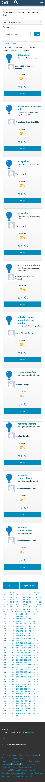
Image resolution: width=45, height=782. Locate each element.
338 (34, 674)
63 (4, 604)
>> (36, 616)
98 (40, 609)
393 (38, 689)
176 (34, 631)
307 (17, 667)
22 (27, 594)
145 (17, 623)
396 (13, 691)
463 (30, 708)
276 (38, 657)
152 (9, 626)
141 (38, 621)
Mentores (15, 770)
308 (21, 667)
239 (34, 648)
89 (10, 609)
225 (13, 645)
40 (7, 599)
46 (27, 599)
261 (13, 655)
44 (20, 599)
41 (10, 599)
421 (5, 698)
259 (5, 655)
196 (5, 638)
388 (17, 689)
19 (17, 594)
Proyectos (6, 770)
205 (5, 640)
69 (23, 604)
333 (13, 674)
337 (30, 674)
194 (34, 636)
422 (9, 698)
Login (33, 764)
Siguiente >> (29, 585)
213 (38, 640)
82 (27, 607)
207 (13, 640)
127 (17, 619)
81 (23, 607)
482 (34, 713)
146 (21, 623)
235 (17, 648)
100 (8, 611)
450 (13, 706)
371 (21, 684)
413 (9, 696)
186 (38, 633)
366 (38, 681)
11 (28, 592)
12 (31, 592)
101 (12, 611)
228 (25, 645)
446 (34, 703)
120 (17, 616)
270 (13, 657)
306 (13, 667)
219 (25, 643)
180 (13, 633)
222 (38, 643)
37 (36, 597)
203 (34, 638)
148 (30, 623)
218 (21, 643)
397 (17, 691)
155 (21, 626)
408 (25, 694)
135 (13, 621)
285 (38, 660)
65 (10, 604)
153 (13, 626)
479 (21, 713)
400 (30, 691)
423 (13, 698)
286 (5, 662)
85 (36, 607)
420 (38, 696)
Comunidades (28, 776)
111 (17, 614)
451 (17, 706)
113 (25, 614)
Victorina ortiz (20, 174)
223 (5, 645)
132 (38, 619)
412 (5, 696)
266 (34, 655)
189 (13, 636)
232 (5, 648)
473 (34, 710)
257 (34, 652)
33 (23, 597)
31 (17, 597)
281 (21, 660)
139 (30, 621)
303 (38, 665)
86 (40, 607)
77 (10, 607)
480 (25, 713)
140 (34, 621)
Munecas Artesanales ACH (29, 108)
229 (30, 645)
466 (5, 710)
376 (5, 686)
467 (9, 710)
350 (9, 679)
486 (13, 715)
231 (38, 645)
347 (34, 677)
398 (21, 691)
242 (9, 650)
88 (7, 609)
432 (13, 701)
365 (34, 681)
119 (13, 616)
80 (20, 607)
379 (17, 686)
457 (5, 708)
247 (30, 650)
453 (25, 706)
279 (13, 660)
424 (17, 698)
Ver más (22, 93)
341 (9, 677)
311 (34, 667)
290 (21, 662)
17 (10, 594)
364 (30, 681)
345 (25, 677)
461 (21, 708)
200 (21, 638)
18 (14, 594)
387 (13, 689)
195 (38, 636)
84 (33, 607)
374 (34, 684)
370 (17, 684)
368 (9, 684)
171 (13, 631)
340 (5, 677)
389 (21, 689)
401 (34, 691)
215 (9, 643)
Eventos (32, 767)
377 (9, 686)
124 (5, 619)
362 (21, 681)
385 (5, 689)
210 (25, 640)
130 (30, 619)
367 (5, 684)
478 (17, 713)
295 (5, 665)
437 (34, 701)
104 (25, 611)
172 (17, 631)
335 (21, 674)
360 (13, 681)
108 (5, 614)
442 (17, 703)
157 (30, 626)
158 (34, 626)
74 (40, 604)
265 (30, 655)
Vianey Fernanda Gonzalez (25, 488)
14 (38, 592)
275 (34, 657)
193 (30, 636)
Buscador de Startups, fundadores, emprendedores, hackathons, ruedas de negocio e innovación (22, 761)
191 (21, 636)
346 (30, 677)
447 (38, 703)
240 (38, 648)
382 (30, 686)
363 (25, 681)
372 (25, 684)
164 (21, 628)
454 (30, 706)
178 (5, 633)
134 (9, 621)
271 (17, 657)
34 (27, 597)
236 (21, 648)
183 (25, 633)
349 (5, 679)
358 (5, 681)
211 (30, 640)
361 (17, 681)
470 (21, 710)
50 (40, 599)
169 (5, 631)
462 (25, 708)
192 (25, 636)
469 (17, 710)
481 (30, 713)
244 (17, 650)
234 (13, 648)
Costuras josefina (27, 423)
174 (25, 631)
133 (5, 621)
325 (17, 672)
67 (17, 604)
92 (20, 609)
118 (9, 616)
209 (21, 640)
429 (38, 698)
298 (17, 665)
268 (5, 657)
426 (25, 698)
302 (34, 665)
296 (9, 665)
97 (36, 609)
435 (25, 701)
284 (34, 660)
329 (34, 672)
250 (5, 652)
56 (20, 602)
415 (17, 696)
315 (13, 669)
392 (34, 689)
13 (34, 592)
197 (9, 638)
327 (25, 672)
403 (5, 694)
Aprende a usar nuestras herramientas (17, 773)
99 (4, 611)
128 (21, 619)
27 (4, 597)
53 (10, 602)
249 (38, 650)
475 (5, 713)
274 (30, 657)
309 (25, 667)
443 (21, 703)
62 (40, 602)
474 (38, 710)
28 (7, 597)
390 (25, 689)
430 (5, 701)
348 (38, 677)
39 (4, 599)
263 (21, 655)
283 (30, 660)
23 (30, 594)
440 (9, 703)
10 (25, 592)
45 (23, 599)
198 (13, 638)
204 (38, 638)
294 (38, 662)
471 (25, 710)
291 (25, 662)
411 (38, 694)
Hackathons (34, 770)
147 (25, 623)
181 (17, 633)
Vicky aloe (23, 161)
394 (5, 691)
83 (30, 607)
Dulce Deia (23, 55)
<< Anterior (11, 585)
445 (30, 703)
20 (20, 594)
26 (40, 594)
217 (17, 643)
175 (30, 631)
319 (30, 669)
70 (27, 604)
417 (25, 696)
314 (9, 669)
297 (13, 665)
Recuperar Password (19, 767)
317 (21, 669)
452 (21, 706)
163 (17, 628)
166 (30, 628)
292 (30, 662)
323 (9, 672)
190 (17, 636)
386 (9, 689)
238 (30, 648)
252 (13, 652)
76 (7, 607)
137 (21, 621)
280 (17, 660)
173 (21, 631)
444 (25, 703)
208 (17, 640)
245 (21, 650)
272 (21, 657)
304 (5, 667)
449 (9, 706)
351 (13, 679)
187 (5, 636)
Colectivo (7, 755)
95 (30, 609)
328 (30, 672)
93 (23, 609)
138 (25, 621)
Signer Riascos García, (24, 333)
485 (9, 715)
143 (9, 623)
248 (34, 650)
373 (30, 684)
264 (25, 655)
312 (38, 667)
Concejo (24, 770)
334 (17, 674)
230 (34, 645)
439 (5, 703)
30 (14, 597)
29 (10, 597)
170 (9, 631)
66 (14, 604)
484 (5, 715)
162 (13, 628)
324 (13, 672)
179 (9, 633)
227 (21, 645)
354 (25, 679)
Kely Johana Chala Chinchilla (27, 122)
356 (34, 679)
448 (5, 706)
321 (38, 669)
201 (25, 638)
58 (27, 602)
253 (17, 652)
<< (29, 616)
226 (17, 645)
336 (25, 674)
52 (7, 602)
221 (34, 643)
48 (33, 599)
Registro (5, 767)
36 (33, 597)
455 (34, 706)
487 (17, 715)
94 (27, 609)
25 (36, 594)
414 (13, 696)
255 (25, 652)
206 (9, 640)
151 (5, 626)
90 (14, 609)
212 (34, 640)
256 (30, 652)
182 (21, 633)
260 (9, 655)
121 (21, 616)
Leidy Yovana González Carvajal (24, 278)
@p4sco (5, 738)
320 (34, 669)
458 (9, 708)
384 (38, 686)
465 (38, 708)
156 (25, 626)
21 (23, 594)
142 (5, 623)
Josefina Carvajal (22, 384)
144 (13, 623)
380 (21, 686)
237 (25, 648)
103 (20, 611)
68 (20, 604)
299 (21, 665)
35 (30, 597)
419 (34, 696)
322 (5, 672)
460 (17, 708)
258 (38, 652)
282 (25, 660)
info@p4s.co (32, 732)
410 (34, 694)
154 (17, 626)
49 (36, 599)
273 (25, 657)
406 (17, 694)
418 (30, 696)
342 (13, 677)
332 (9, 674)
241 (5, 650)
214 (5, 643)
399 (25, 691)
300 (25, 665)
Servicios (16, 764)
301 (30, 665)
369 (13, 684)
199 (17, 638)
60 (33, 602)
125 (9, 619)
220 (30, 643)
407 (21, 694)
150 (38, 623)
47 (30, 599)
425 (21, 698)
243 (13, 650)
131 (34, 619)
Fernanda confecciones (25, 476)
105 (29, 611)
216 (13, 643)
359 (9, 681)
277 (5, 660)
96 (33, 609)
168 (38, 628)
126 (13, 619)
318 (25, 669)
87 (4, 609)
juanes (15, 755)
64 (7, 604)
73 (36, 604)
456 (38, 706)
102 (16, 611)
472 (30, 710)
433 (17, 701)
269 (9, 657)
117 (5, 616)
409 (30, 694)
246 (25, 650)
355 (30, 679)
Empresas (25, 764)
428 (34, 698)
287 (9, 662)
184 (30, 633)
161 (9, 628)
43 (17, 599)
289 (17, 662)
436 (30, 701)
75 (4, 607)
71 (30, 604)
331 (5, 674)
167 (34, 628)
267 (38, 655)
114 (30, 614)
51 (4, 602)
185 (34, 633)
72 (33, 604)
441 (13, 703)
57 (23, 602)
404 (9, 694)
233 (9, 648)
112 (21, 614)
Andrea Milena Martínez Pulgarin (24, 67)
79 (17, 607)
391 (30, 689)
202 (30, 638)
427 (30, 698)
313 (5, 669)
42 (14, 599)
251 (9, 652)
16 (7, 594)
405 (13, 694)
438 (38, 701)
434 (21, 701)
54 (14, 602)
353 (21, 679)
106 (33, 611)
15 (4, 594)
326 (21, 672)
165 (25, 628)
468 (13, 710)
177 (38, 631)
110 (13, 614)
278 (9, 660)
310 (30, 667)
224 (9, 645)
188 (9, 636)
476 (9, 713)
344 (21, 677)
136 (17, 621)
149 (34, 623)
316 (17, 669)
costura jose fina (27, 372)
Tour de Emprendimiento (29, 755)
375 (38, 684)
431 (9, 701)
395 (9, 691)
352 (17, 679)
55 (17, 602)
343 (17, 677)
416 (21, 696)
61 (36, 602)
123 (33, 616)
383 (34, 686)
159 (38, 626)
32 (20, 597)
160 (5, 628)
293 (34, 662)
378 (13, 686)
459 (13, 708)
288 (13, 662)
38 (40, 597)
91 (17, 609)
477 (13, 713)
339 (38, 674)
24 (33, 594)
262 (17, 655)
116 (38, 614)
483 (38, 713)
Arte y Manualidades (29, 265)
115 (34, 614)
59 (30, 602)
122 (25, 616)
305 (9, 667)
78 (14, 607)
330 (38, 672)
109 (9, 614)
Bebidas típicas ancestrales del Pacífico (26, 320)
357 (38, 679)
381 (25, 686)
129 (25, 619)
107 (37, 611)
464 (34, 708)
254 (21, 652)
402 (38, 691)
